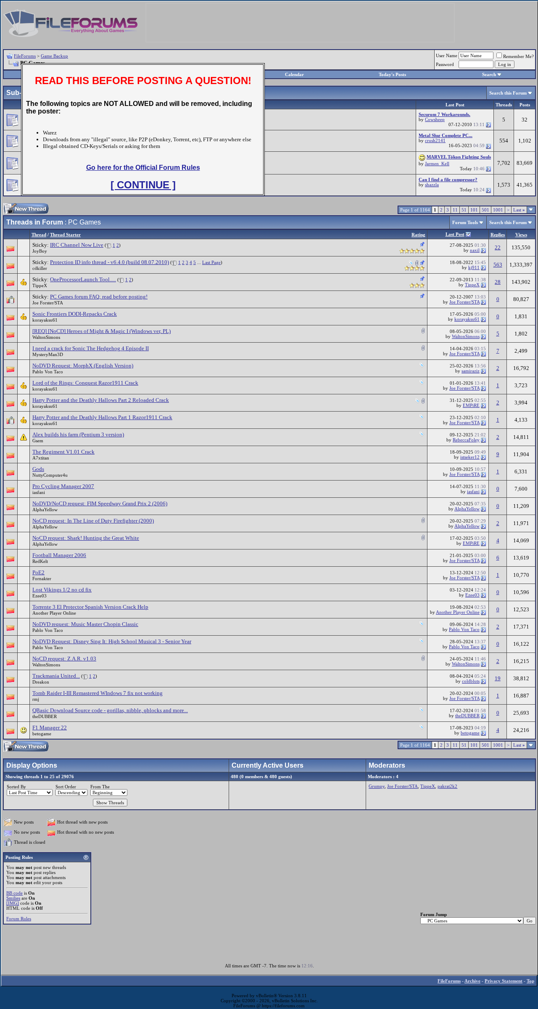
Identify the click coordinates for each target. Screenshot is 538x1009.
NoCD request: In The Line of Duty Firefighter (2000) (93, 521)
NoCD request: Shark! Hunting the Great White (85, 538)
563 (497, 264)
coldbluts (471, 681)
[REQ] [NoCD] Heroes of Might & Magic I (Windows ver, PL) (101, 331)
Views (521, 234)
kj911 (474, 267)
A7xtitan (40, 457)
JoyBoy (39, 251)
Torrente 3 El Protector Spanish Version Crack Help (90, 607)
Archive (472, 980)
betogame (41, 733)
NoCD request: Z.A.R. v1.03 (64, 658)
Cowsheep (435, 119)
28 (498, 282)
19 (498, 678)
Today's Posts (392, 74)
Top (530, 980)
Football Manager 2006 (59, 555)
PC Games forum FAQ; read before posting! (99, 296)
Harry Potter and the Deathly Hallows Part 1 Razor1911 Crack (102, 417)
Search (489, 74)
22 (498, 247)
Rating (418, 234)
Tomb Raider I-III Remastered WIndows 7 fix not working (97, 693)
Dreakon (40, 681)
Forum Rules (18, 918)
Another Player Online (54, 612)
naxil (475, 250)
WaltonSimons (46, 337)
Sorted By (16, 786)
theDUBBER (44, 716)
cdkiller (39, 268)
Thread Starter (65, 234)
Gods (38, 469)
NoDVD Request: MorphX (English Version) (82, 365)
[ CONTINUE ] (143, 184)
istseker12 (470, 457)
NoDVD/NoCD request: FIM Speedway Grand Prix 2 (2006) (99, 503)
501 (485, 209)
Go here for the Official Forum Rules (143, 167)
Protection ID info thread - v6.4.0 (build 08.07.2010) (109, 262)
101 (474, 209)
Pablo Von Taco (47, 371)
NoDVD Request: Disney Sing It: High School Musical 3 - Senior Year (111, 641)
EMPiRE (471, 405)
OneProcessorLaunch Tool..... (83, 279)
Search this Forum (508, 92)
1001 (498, 209)
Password (445, 64)
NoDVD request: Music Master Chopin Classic (85, 624)
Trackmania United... (56, 676)
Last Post (455, 234)
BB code (14, 892)
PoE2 (38, 572)
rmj (35, 699)
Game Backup (54, 55)
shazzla (432, 184)
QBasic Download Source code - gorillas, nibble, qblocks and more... (110, 710)
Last (519, 209)
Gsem (37, 440)
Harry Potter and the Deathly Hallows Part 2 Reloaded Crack (100, 400)
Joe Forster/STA (47, 302)
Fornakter (41, 578)
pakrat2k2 (447, 786)
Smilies (13, 898)
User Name (446, 55)
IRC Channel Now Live (76, 245)
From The (100, 786)
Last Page (211, 262)
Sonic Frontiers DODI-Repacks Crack (74, 314)
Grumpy (377, 786)
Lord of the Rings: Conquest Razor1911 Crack (85, 383)
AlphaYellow (45, 509)
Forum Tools (465, 222)
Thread (39, 234)
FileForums (25, 55)
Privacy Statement (503, 980)
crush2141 (435, 140)
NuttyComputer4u (50, 475)
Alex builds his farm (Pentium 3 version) (78, 434)
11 (455, 209)
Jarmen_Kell (437, 163)
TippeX (39, 285)
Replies (498, 234)
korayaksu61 (45, 319)
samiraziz (471, 370)
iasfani (38, 492)
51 (464, 209)
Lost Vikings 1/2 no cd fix (62, 589)
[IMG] (12, 903)
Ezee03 (39, 595)
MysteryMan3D (47, 354)
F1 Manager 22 (49, 727)
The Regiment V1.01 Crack (63, 452)
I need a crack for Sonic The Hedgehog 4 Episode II (90, 348)
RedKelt (40, 561)
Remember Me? (518, 56)
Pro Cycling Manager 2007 (63, 486)
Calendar (294, 74)
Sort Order (65, 786)
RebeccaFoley (466, 439)
